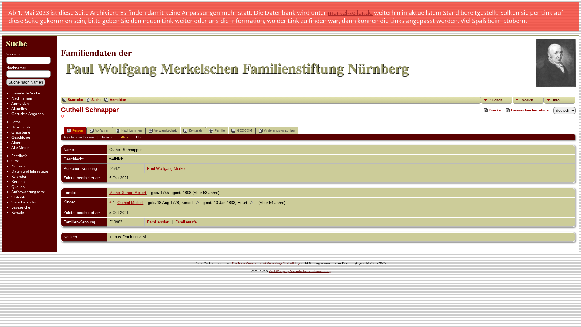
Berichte (18, 181)
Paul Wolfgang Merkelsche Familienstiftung (300, 271)
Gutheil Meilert (130, 202)
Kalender (19, 176)
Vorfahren (102, 130)
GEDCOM (244, 130)
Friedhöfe (19, 155)
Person (77, 130)
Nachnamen (21, 98)
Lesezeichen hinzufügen (530, 110)
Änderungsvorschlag (279, 130)
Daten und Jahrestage (29, 171)
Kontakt (17, 212)
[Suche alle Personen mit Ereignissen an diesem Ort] (199, 202)
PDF (139, 137)
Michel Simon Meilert (127, 192)
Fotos (16, 121)
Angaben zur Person (79, 137)
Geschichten (21, 137)
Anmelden (20, 103)
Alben (16, 142)
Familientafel (186, 222)
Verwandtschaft (165, 130)
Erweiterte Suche (25, 93)
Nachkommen (131, 130)
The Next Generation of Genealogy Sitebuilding (266, 263)
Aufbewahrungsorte (28, 191)
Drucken (496, 110)
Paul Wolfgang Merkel (166, 168)
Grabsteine (20, 132)
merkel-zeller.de (350, 12)
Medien (527, 100)
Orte (15, 161)
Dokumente (21, 127)
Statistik (18, 197)
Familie (220, 130)
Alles (124, 137)
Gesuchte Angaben (27, 113)
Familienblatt (158, 222)
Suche (16, 43)
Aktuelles (19, 108)
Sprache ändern (24, 202)
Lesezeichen (21, 207)
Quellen (18, 186)
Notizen (18, 166)
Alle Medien (21, 147)
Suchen (496, 100)
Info (556, 100)
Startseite (75, 99)
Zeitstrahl (195, 130)
